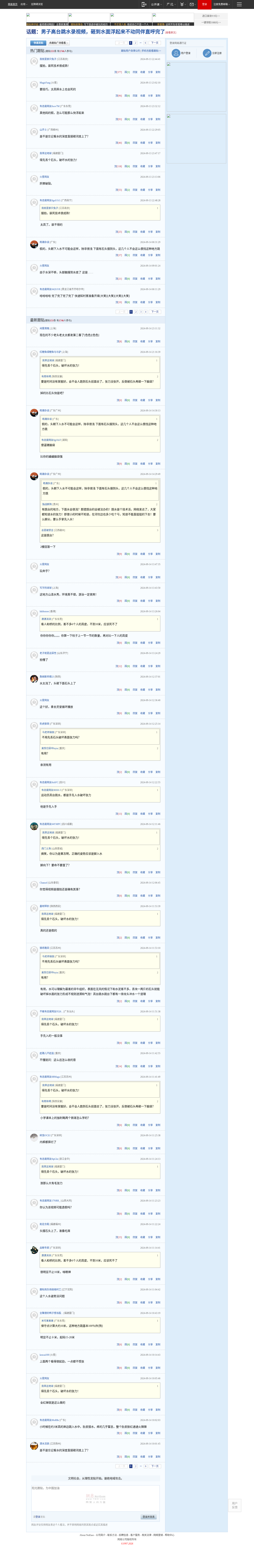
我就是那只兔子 (48, 59)
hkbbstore (44, 611)
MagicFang (45, 82)
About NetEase (87, 1535)
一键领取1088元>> (211, 22)
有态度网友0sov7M (50, 106)
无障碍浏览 (37, 4)
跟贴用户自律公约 (130, 50)
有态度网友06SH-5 (51, 790)
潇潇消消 (46, 619)
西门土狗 (46, 848)
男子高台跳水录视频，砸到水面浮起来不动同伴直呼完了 (103, 31)
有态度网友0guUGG (50, 200)
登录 (204, 4)
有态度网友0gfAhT (51, 440)
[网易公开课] (156, 4)
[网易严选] (171, 4)
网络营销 (158, 1535)
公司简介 (100, 1535)
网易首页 (12, 4)
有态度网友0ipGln (49, 1159)
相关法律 (146, 1535)
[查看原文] (170, 32)
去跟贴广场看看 (57, 43)
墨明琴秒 (44, 906)
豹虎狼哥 (44, 723)
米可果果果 (47, 1320)
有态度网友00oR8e (49, 1420)
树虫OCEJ (45, 1135)
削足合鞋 (44, 1224)
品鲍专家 (44, 1247)
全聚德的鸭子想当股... (51, 1313)
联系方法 (112, 1535)
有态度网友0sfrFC (49, 782)
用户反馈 (235, 1505)
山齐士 (43, 129)
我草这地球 (46, 153)
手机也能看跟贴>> (151, 50)
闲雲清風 (44, 328)
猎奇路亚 (44, 948)
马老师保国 (48, 732)
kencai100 (44, 1354)
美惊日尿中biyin (49, 748)
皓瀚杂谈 (44, 242)
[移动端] (144, 4)
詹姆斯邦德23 (47, 676)
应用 (23, 4)
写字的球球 (46, 588)
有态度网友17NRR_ (50, 1200)
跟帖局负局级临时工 (50, 1289)
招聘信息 (123, 1535)
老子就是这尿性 (48, 653)
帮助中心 (169, 1535)
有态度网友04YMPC (50, 824)
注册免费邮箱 (221, 4)
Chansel (43, 882)
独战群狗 (47, 504)
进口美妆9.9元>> (211, 16)
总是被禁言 (47, 530)
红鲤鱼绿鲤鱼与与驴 (50, 352)
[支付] (183, 4)
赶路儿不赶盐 (47, 1053)
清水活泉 (44, 1443)
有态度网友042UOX (50, 289)
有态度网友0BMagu (50, 1076)
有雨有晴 (46, 376)
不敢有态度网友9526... (51, 1011)
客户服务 (135, 1535)
